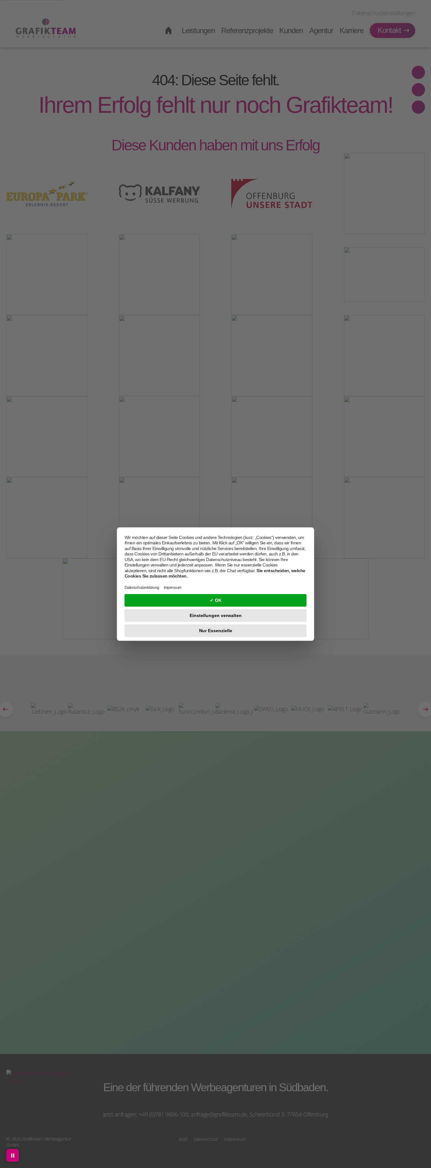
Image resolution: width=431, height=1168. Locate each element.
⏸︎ (12, 1155)
